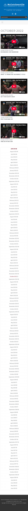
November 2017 (13, 436)
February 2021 (13, 330)
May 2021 (13, 322)
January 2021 (13, 333)
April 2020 (13, 358)
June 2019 (13, 385)
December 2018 (13, 401)
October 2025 (13, 178)
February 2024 (13, 233)
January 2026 (13, 170)
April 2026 (13, 162)
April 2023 (13, 260)
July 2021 (13, 317)
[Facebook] (13, 14)
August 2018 (13, 412)
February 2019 (13, 396)
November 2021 (13, 306)
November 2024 (13, 208)
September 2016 (13, 474)
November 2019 (13, 371)
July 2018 (13, 415)
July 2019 (13, 382)
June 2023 (13, 254)
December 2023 (13, 238)
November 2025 (13, 176)
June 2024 (13, 222)
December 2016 (13, 466)
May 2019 (13, 388)
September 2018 (13, 409)
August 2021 (13, 314)
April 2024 (13, 227)
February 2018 (13, 428)
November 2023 (13, 241)
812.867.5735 (9, 10)
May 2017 (13, 453)
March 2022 (13, 295)
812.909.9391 (18, 10)
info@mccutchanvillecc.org (14, 501)
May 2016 (13, 485)
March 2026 (13, 165)
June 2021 (13, 320)
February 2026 (13, 168)
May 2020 (13, 355)
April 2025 (13, 195)
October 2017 (13, 439)
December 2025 (13, 173)
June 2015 (13, 488)
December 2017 (13, 434)
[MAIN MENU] (2, 22)
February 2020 (13, 363)
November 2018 (13, 404)
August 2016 (13, 477)
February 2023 (13, 265)
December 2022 (13, 271)
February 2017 (13, 461)
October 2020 (13, 341)
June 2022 (13, 287)
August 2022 (13, 282)
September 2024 (13, 214)
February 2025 (13, 200)
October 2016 (13, 472)
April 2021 (13, 325)
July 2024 (13, 219)
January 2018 (13, 431)
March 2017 (13, 458)
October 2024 (13, 211)
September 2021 (13, 311)
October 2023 (13, 244)
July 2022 (13, 284)
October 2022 (13, 276)
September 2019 (13, 377)
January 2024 (13, 235)
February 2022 (13, 298)
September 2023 (13, 246)
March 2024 (13, 230)
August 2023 (13, 249)
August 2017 (13, 445)
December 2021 (13, 303)
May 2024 (13, 225)
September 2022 (13, 279)
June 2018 (13, 417)
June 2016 (13, 483)
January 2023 (13, 268)
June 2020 (13, 352)
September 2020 (13, 344)
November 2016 (13, 469)
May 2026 (13, 159)
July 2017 (13, 447)
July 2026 (13, 154)
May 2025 (13, 192)
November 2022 (13, 273)
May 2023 (13, 257)
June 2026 (13, 157)
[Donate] (15, 14)
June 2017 (13, 450)
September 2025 (13, 181)
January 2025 (13, 203)
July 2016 (13, 480)
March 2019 (13, 393)
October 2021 (13, 309)
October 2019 (13, 374)
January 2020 (13, 366)
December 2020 (13, 336)
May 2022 (13, 290)
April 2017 (13, 455)
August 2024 (13, 216)
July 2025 (13, 187)
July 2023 (13, 252)
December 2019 (13, 369)
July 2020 (13, 349)
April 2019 (13, 390)
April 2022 (13, 292)
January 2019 (13, 398)
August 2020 (13, 347)
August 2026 (13, 151)
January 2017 (13, 464)
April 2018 (13, 423)
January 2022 (13, 301)
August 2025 (13, 184)
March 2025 (13, 197)
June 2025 (13, 189)
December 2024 (13, 206)
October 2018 (13, 407)
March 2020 (13, 360)
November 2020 (13, 339)
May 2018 (13, 420)
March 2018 (13, 426)
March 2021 (13, 328)
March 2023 (13, 263)
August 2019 (13, 379)
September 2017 (13, 442)
